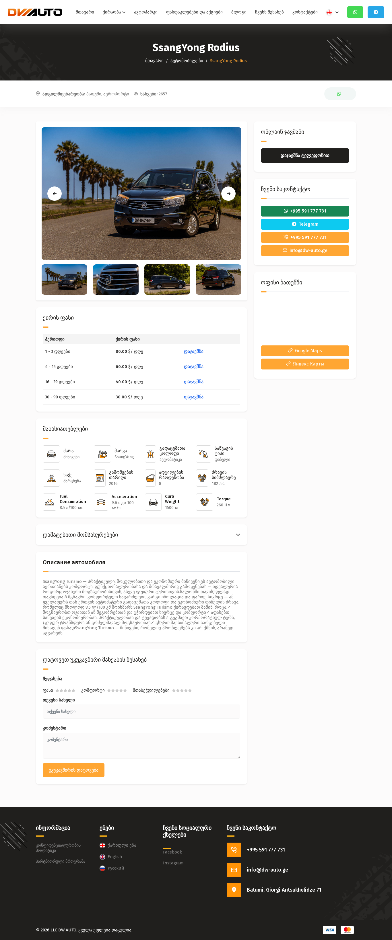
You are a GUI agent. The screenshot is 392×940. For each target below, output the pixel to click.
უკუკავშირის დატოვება (73, 770)
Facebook (172, 852)
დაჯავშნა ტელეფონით (305, 155)
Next (228, 193)
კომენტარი (54, 728)
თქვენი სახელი (59, 700)
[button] (141, 534)
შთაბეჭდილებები (151, 690)
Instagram (173, 863)
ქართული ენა (122, 845)
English (115, 856)
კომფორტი (93, 690)
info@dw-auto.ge (267, 870)
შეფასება (52, 678)
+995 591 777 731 (266, 850)
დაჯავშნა (193, 351)
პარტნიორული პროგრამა (60, 861)
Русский (116, 868)
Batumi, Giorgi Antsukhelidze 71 (284, 890)
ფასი (48, 690)
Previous (54, 193)
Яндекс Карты (308, 364)
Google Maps (308, 350)
